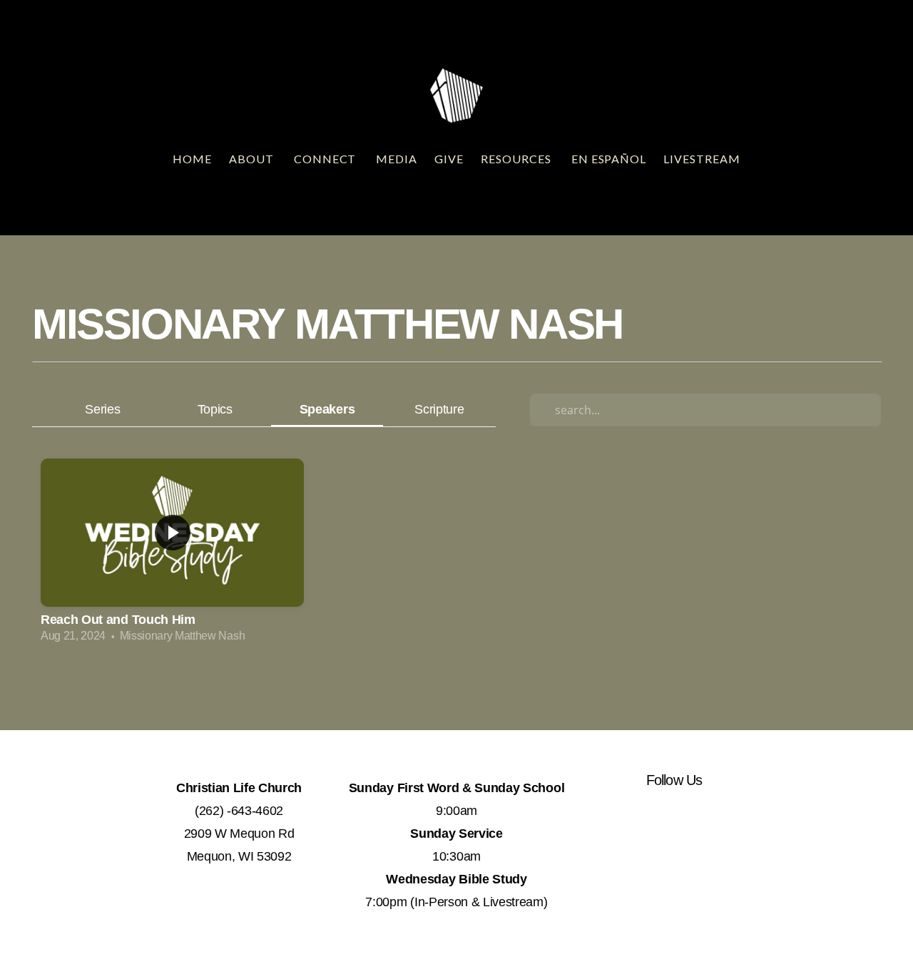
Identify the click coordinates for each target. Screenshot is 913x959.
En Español (609, 158)
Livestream (701, 158)
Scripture (439, 408)
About (253, 158)
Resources (517, 158)
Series (102, 408)
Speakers (327, 408)
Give (449, 158)
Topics (215, 408)
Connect (326, 158)
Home (192, 158)
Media (396, 158)
